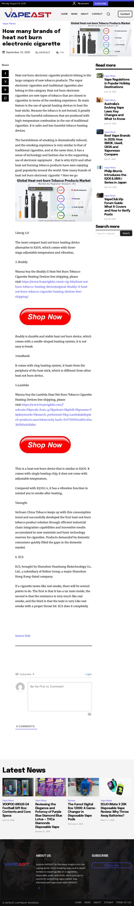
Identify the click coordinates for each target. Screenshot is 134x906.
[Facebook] (5, 73)
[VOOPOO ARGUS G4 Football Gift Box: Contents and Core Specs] (18, 787)
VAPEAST (44, 52)
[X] (5, 81)
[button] (108, 14)
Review (71, 800)
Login (88, 674)
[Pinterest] (5, 89)
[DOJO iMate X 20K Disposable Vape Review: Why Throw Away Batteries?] (116, 787)
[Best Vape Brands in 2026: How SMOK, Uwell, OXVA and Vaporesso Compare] (99, 131)
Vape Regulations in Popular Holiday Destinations (117, 83)
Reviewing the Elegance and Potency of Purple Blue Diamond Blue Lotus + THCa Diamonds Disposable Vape (48, 816)
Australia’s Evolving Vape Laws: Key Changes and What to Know (114, 111)
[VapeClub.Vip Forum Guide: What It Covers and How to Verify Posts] (99, 195)
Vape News (9, 23)
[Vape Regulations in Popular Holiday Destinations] (99, 75)
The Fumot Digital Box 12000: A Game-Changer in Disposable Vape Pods (82, 812)
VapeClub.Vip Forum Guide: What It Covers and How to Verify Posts (117, 207)
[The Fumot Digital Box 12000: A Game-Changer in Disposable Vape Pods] (83, 787)
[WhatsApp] (5, 98)
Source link (22, 635)
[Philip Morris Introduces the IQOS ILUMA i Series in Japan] (99, 167)
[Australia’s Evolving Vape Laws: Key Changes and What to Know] (99, 99)
